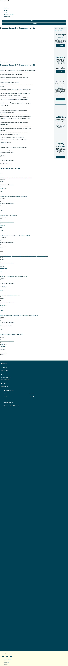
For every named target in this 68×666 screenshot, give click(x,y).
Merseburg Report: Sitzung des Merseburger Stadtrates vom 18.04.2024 (13, 196)
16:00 (26, 70)
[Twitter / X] (15, 657)
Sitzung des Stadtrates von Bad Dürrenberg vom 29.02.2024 (11, 334)
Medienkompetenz (3, 268)
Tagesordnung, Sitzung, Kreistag (6, 163)
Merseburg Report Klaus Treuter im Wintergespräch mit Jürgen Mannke (13, 276)
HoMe (1, 227)
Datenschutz (6, 662)
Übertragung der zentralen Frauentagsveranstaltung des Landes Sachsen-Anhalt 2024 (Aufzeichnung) (19, 315)
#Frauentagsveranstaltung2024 (6, 325)
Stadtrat (1, 247)
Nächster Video (3, 354)
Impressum (6, 660)
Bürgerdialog (2, 225)
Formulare (5, 664)
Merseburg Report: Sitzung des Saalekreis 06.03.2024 (10, 295)
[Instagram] (7, 657)
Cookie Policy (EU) (7, 659)
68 (4, 347)
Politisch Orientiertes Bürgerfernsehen (7, 160)
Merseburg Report (3, 188)
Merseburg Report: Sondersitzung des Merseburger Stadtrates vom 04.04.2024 (15, 235)
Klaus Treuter (10, 61)
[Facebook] (3, 657)
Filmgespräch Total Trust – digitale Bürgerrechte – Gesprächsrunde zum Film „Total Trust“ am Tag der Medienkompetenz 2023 (24, 256)
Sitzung (1, 307)
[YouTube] (11, 657)
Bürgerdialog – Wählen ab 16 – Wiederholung (8, 215)
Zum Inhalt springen (4, 0)
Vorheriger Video (3, 353)
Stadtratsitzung (3, 346)
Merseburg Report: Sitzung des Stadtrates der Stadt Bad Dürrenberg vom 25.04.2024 (16, 177)
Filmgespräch (2, 266)
